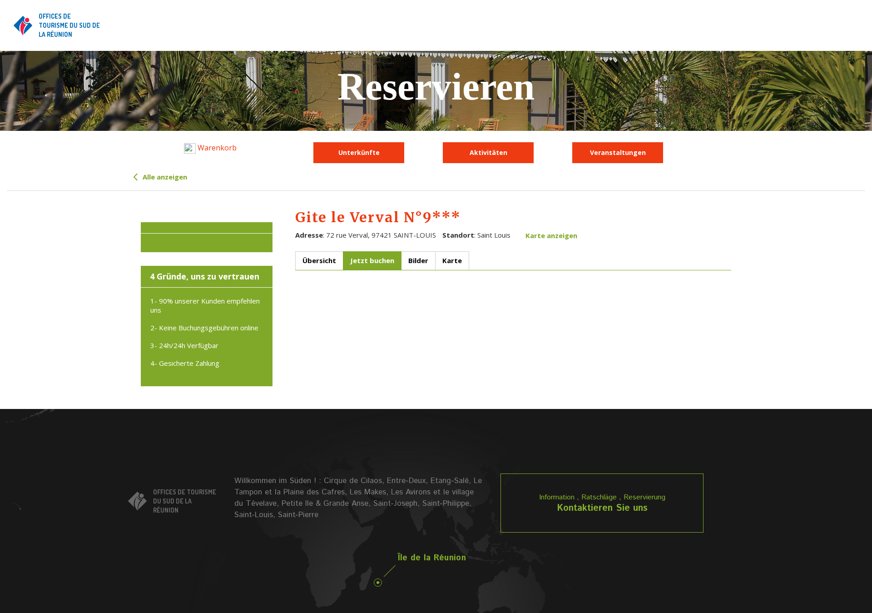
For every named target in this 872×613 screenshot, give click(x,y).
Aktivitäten (488, 152)
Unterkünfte (359, 152)
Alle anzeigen (164, 176)
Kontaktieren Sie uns (602, 508)
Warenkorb (216, 148)
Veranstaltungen (618, 152)
